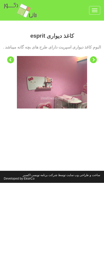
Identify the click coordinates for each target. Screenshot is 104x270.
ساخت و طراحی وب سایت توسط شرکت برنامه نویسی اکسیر (61, 175)
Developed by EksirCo (19, 178)
